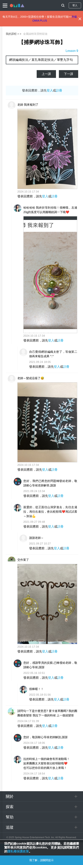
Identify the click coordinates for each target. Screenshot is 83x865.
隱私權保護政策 (18, 851)
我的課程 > (12, 33)
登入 (74, 5)
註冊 (59, 90)
